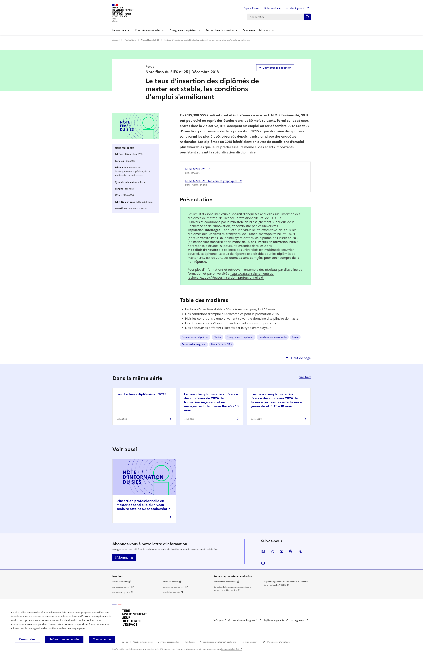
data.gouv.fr (298, 620)
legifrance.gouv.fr (274, 620)
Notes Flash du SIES (150, 40)
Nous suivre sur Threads (291, 551)
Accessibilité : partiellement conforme (218, 641)
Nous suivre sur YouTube (263, 563)
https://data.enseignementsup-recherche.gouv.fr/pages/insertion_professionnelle (231, 275)
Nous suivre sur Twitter (300, 551)
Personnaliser (27, 639)
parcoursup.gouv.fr (121, 587)
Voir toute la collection (277, 68)
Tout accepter (102, 639)
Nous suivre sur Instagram (272, 551)
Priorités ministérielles (147, 30)
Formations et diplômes (195, 337)
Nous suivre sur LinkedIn (263, 551)
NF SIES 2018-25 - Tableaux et (211, 181)
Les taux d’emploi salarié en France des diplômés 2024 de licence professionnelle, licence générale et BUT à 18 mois (276, 400)
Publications (130, 40)
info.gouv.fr (220, 620)
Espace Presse (251, 8)
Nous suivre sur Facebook (281, 551)
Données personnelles (168, 641)
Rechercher (307, 17)
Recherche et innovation (220, 30)
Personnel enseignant (194, 344)
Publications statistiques (224, 581)
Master (217, 337)
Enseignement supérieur (183, 30)
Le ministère (119, 30)
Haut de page (300, 358)
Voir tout (305, 377)
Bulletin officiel (272, 8)
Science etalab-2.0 (230, 649)
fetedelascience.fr (171, 592)
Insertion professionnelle (273, 337)
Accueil (116, 40)
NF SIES (195, 169)
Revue (295, 337)
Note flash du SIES (221, 344)
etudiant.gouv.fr (296, 8)
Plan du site (189, 641)
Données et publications (256, 30)
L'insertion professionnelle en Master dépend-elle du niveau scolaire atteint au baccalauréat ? (143, 504)
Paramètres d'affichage (278, 641)
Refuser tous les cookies (64, 639)
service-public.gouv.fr (245, 620)
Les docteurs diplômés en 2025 (141, 394)
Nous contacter (249, 641)
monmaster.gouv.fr (121, 592)
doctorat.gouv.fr (170, 581)
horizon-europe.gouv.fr (174, 587)
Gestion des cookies (143, 641)
